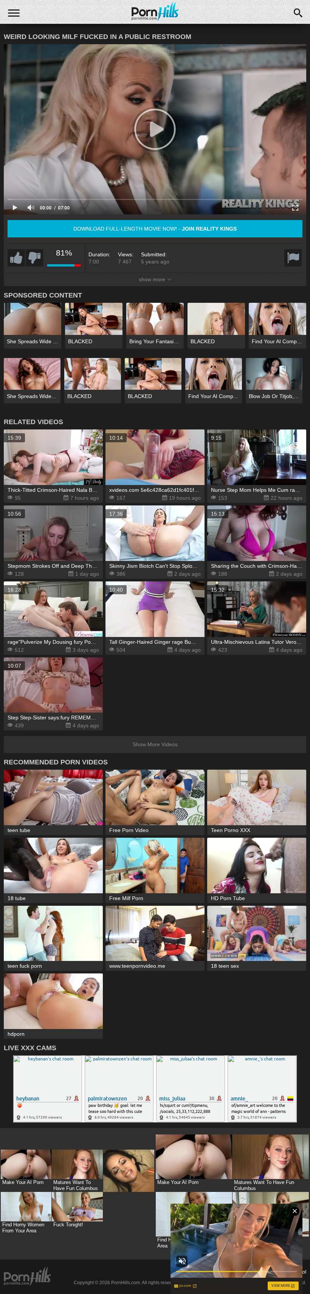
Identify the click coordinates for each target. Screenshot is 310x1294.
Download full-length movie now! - (155, 229)
